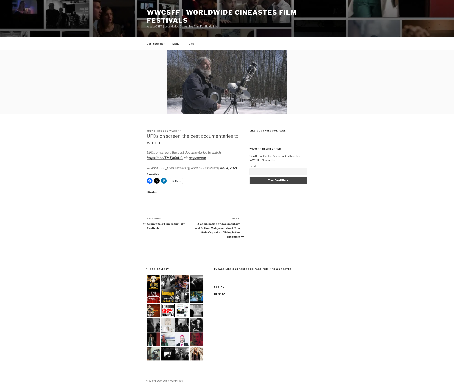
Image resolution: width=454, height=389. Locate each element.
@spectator (197, 158)
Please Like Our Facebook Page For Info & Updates (253, 269)
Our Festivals (154, 43)
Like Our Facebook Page (268, 131)
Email (253, 166)
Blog (192, 43)
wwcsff (175, 131)
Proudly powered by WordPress (164, 380)
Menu (175, 43)
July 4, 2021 (228, 168)
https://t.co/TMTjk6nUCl (165, 158)
